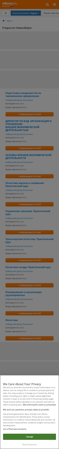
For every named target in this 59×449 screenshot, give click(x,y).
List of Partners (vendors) (14, 429)
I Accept (29, 436)
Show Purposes (29, 444)
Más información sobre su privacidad (39, 404)
